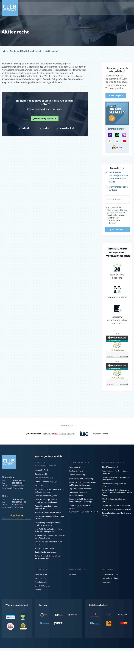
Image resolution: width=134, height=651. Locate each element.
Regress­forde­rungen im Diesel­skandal (83, 512)
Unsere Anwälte (41, 574)
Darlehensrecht (41, 474)
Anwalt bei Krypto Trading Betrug (48, 512)
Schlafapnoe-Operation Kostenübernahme (78, 493)
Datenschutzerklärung (110, 578)
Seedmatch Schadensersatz (45, 552)
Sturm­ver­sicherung (76, 467)
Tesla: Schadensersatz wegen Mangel (116, 509)
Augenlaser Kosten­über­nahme (80, 489)
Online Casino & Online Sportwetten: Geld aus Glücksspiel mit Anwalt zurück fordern (117, 492)
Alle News (72, 574)
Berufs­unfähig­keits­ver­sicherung (81, 478)
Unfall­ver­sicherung (76, 471)
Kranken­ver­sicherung (77, 474)
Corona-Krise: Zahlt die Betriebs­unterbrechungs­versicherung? (81, 500)
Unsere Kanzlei (40, 578)
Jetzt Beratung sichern (44, 118)
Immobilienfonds (41, 470)
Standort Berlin (41, 582)
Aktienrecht (39, 485)
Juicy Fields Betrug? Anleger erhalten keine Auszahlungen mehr (49, 530)
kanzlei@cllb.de (18, 485)
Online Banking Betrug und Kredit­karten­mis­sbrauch (48, 557)
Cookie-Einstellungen (110, 574)
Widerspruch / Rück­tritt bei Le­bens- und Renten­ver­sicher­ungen (82, 483)
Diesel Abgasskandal (110, 467)
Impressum (106, 582)
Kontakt (38, 590)
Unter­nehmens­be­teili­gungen (46, 481)
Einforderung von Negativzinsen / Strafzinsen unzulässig (48, 523)
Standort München (42, 586)
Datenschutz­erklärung (117, 210)
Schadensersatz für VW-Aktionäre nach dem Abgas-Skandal (50, 536)
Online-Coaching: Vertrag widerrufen (116, 505)
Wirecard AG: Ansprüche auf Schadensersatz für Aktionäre (46, 500)
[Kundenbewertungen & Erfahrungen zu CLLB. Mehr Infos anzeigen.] (117, 344)
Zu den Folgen (114, 95)
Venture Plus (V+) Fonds (44, 548)
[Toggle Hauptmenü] (125, 8)
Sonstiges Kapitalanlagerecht (46, 496)
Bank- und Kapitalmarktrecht (25, 51)
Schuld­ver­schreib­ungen (44, 478)
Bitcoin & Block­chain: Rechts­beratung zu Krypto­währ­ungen (49, 490)
